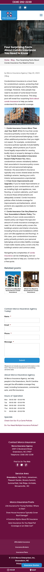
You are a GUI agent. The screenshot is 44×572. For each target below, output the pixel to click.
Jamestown (32, 477)
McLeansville (20, 486)
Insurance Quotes (31, 565)
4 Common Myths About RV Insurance (22, 519)
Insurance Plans (22, 552)
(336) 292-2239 (22, 2)
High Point (22, 477)
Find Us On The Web (22, 461)
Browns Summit (29, 480)
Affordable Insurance (22, 542)
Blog (7, 76)
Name (7, 316)
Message (9, 342)
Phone (8, 333)
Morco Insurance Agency (17, 73)
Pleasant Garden (15, 480)
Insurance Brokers (22, 547)
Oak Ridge (23, 483)
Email (7, 325)
